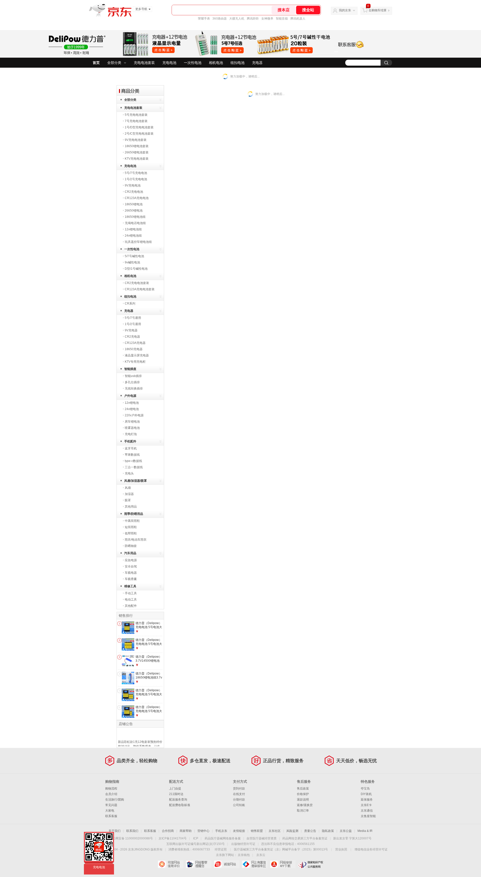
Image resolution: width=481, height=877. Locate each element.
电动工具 (131, 599)
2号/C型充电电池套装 (139, 133)
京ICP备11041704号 (173, 838)
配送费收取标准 (179, 805)
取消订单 (303, 810)
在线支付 (239, 794)
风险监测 (292, 831)
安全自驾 (131, 566)
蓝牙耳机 (131, 448)
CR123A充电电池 (137, 198)
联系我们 (132, 831)
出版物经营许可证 (243, 844)
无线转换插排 (134, 388)
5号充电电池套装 (136, 115)
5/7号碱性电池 (134, 256)
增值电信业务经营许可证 (371, 849)
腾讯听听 (253, 18)
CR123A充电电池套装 (140, 289)
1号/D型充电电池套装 (139, 127)
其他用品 (131, 506)
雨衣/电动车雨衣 (136, 539)
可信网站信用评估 (170, 864)
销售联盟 (257, 831)
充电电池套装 (144, 63)
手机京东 (221, 831)
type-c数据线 (133, 461)
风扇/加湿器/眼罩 (135, 480)
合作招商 (168, 831)
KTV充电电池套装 (137, 158)
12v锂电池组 (133, 229)
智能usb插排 (133, 376)
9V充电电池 (133, 185)
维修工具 (130, 586)
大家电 (109, 810)
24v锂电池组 (133, 235)
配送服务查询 (178, 799)
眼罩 (128, 500)
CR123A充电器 (135, 343)
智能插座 (130, 369)
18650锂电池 (134, 204)
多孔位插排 (132, 382)
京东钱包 (244, 855)
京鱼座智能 (368, 816)
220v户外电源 (134, 415)
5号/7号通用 (133, 318)
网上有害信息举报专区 (255, 864)
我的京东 (345, 10)
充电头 (129, 473)
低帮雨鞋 (131, 533)
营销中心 (203, 831)
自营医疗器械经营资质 (262, 838)
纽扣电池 (237, 63)
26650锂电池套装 (137, 152)
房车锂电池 (132, 421)
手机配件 (130, 441)
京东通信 (367, 810)
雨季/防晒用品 (133, 514)
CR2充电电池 (134, 191)
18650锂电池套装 (137, 146)
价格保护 (303, 794)
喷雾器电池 (132, 428)
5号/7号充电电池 (136, 173)
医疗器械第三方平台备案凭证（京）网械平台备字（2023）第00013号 (281, 849)
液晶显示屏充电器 (137, 355)
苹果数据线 (132, 454)
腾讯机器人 (297, 18)
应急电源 (131, 560)
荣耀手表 (204, 18)
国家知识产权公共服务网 (311, 864)
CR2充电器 (132, 336)
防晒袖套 (131, 546)
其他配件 (131, 606)
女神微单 (267, 18)
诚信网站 (226, 864)
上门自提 (175, 788)
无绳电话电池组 (135, 223)
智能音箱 (282, 18)
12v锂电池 (132, 403)
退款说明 (303, 799)
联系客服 (111, 816)
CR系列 (130, 303)
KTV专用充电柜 (135, 361)
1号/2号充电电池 (136, 179)
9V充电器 (131, 330)
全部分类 (114, 63)
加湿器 (129, 494)
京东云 (260, 855)
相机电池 (216, 63)
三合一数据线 (134, 467)
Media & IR (365, 831)
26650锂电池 (134, 210)
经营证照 (221, 849)
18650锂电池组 (135, 217)
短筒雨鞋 (131, 527)
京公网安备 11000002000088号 (131, 838)
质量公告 (310, 831)
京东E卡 (366, 805)
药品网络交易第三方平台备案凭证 (304, 838)
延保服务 (367, 799)
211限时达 (176, 794)
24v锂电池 (132, 409)
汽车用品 (130, 553)
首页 (96, 63)
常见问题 (111, 805)
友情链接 (239, 831)
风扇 (128, 488)
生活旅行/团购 (114, 799)
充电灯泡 (131, 434)
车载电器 (131, 572)
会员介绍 (111, 794)
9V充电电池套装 (136, 140)
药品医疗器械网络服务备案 (223, 838)
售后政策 (303, 788)
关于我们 (114, 831)
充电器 (257, 63)
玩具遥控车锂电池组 (138, 242)
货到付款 (239, 788)
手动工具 (131, 593)
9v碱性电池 (132, 262)
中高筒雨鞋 (132, 521)
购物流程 (111, 788)
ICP (195, 838)
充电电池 (169, 63)
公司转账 (239, 805)
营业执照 (341, 849)
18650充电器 (134, 349)
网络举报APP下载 (283, 864)
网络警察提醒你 (198, 864)
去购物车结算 (378, 10)
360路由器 (219, 18)
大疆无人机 (236, 18)
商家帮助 (186, 831)
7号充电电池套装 (136, 121)
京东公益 (346, 831)
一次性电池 (192, 63)
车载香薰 (131, 579)
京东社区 (275, 831)
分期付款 (239, 799)
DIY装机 (366, 794)
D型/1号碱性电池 (136, 268)
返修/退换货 (305, 805)
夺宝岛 (365, 788)
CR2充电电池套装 (137, 283)
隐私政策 (328, 831)
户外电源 (130, 396)
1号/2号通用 (133, 324)
